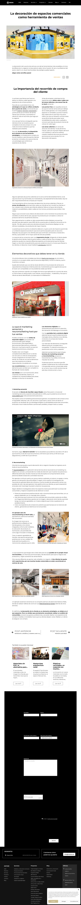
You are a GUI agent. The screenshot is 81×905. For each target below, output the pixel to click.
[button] (78, 889)
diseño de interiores (48, 258)
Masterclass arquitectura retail (38, 665)
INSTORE (6, 866)
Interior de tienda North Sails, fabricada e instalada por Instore (52, 543)
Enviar (54, 840)
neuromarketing (19, 470)
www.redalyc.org (17, 396)
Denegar (64, 901)
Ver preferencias (74, 901)
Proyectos (34, 865)
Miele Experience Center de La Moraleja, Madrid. (23, 596)
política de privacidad (52, 818)
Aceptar (53, 901)
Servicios (16, 866)
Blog (48, 865)
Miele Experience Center (47, 603)
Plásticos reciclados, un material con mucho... (59, 666)
